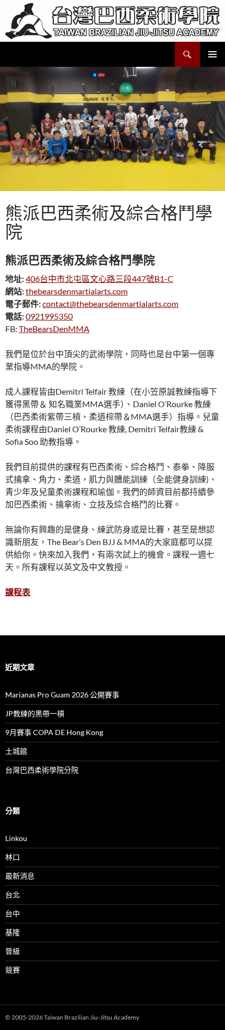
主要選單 (212, 54)
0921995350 (49, 316)
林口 (12, 857)
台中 (12, 913)
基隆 (12, 932)
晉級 (12, 950)
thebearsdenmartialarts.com (77, 291)
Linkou (16, 838)
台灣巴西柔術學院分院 (41, 769)
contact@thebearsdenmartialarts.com (110, 304)
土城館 (16, 751)
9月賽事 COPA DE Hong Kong (54, 732)
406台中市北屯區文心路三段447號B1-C (99, 278)
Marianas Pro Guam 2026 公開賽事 (62, 694)
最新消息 (20, 875)
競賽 (12, 969)
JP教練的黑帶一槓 (34, 713)
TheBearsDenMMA (54, 329)
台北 (12, 894)
